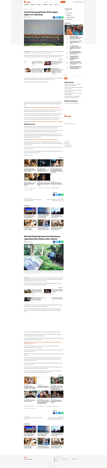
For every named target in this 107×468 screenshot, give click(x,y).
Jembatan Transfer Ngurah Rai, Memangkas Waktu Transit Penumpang (43, 216)
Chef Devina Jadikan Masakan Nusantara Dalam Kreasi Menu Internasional (32, 199)
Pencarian (63, 2)
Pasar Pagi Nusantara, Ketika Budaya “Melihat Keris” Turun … (76, 42)
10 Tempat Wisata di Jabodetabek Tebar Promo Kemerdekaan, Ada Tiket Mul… (75, 47)
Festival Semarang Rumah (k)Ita (30, 187)
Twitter (66, 459)
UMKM (31, 190)
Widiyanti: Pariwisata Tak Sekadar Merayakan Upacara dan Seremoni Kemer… (76, 67)
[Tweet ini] (57, 17)
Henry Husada (69, 19)
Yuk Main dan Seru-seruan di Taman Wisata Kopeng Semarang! (43, 139)
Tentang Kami (66, 141)
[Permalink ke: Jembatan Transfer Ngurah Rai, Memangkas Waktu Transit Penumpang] (44, 210)
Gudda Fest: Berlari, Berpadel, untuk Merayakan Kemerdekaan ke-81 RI (76, 37)
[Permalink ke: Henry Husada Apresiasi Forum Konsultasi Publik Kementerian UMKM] (30, 223)
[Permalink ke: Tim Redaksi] (25, 17)
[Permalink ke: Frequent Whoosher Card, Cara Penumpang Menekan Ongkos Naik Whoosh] (30, 210)
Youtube (56, 461)
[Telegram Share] (59, 17)
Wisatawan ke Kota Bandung (30, 408)
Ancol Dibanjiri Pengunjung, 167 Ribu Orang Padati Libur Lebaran (33, 418)
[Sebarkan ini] (54, 17)
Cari (65, 74)
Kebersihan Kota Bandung (29, 406)
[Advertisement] (17, 25)
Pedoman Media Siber (28, 459)
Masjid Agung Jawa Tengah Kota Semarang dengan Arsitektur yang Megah (46, 121)
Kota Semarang (47, 187)
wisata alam (68, 15)
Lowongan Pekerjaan (68, 145)
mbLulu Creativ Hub (55, 187)
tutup (22, 0)
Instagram (75, 459)
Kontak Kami (66, 143)
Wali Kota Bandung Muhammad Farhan (52, 406)
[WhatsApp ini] (62, 17)
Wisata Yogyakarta (70, 17)
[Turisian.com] (27, 1)
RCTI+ (67, 11)
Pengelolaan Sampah (40, 406)
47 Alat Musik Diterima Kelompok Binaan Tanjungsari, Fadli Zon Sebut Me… (74, 58)
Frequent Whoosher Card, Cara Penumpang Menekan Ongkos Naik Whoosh (29, 216)
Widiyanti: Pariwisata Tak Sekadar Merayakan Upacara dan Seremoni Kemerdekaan (43, 228)
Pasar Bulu (26, 190)
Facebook (57, 459)
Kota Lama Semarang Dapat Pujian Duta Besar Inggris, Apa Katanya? (44, 107)
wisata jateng (69, 13)
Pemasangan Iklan (67, 146)
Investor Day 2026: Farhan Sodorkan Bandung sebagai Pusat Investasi (57, 216)
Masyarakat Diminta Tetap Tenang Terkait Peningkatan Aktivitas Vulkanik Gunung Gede (55, 418)
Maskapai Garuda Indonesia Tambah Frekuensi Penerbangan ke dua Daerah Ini (55, 199)
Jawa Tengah (40, 187)
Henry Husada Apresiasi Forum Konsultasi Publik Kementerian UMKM (30, 228)
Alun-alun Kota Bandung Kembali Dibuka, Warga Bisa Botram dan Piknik (57, 228)
